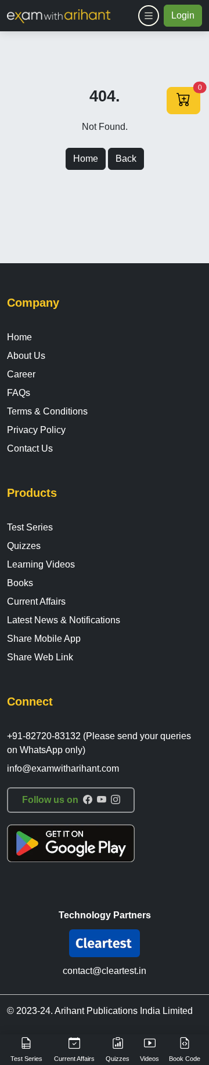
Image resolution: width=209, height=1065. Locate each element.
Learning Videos (41, 564)
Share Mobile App (44, 639)
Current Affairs (36, 601)
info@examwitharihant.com (63, 768)
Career (21, 374)
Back (126, 158)
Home (85, 158)
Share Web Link (40, 657)
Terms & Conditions (47, 411)
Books (20, 583)
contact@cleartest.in (104, 971)
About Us (26, 356)
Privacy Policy (36, 430)
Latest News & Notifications (63, 620)
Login (182, 15)
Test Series (30, 527)
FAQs (18, 393)
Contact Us (30, 448)
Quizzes (24, 546)
